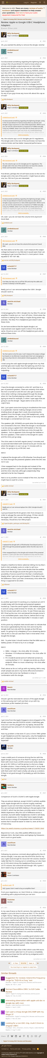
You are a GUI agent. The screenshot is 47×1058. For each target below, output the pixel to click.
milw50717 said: (8, 504)
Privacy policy (26, 1049)
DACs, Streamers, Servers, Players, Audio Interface (28, 1028)
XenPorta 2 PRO (6, 1056)
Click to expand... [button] (23, 135)
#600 (44, 908)
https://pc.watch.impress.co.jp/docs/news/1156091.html (22, 828)
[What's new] (40, 2)
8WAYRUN (25, 1056)
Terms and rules (15, 1049)
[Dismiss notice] (44, 8)
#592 (44, 537)
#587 (44, 274)
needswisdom (10, 1016)
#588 (44, 309)
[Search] (44, 2)
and (12, 260)
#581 (44, 41)
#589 (44, 346)
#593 (44, 598)
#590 (44, 383)
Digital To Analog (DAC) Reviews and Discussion (27, 982)
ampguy (8, 1005)
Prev (16, 963)
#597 (44, 793)
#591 (44, 500)
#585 (44, 191)
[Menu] (3, 2)
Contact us (5, 1049)
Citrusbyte (9, 1028)
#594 (44, 695)
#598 (44, 850)
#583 (44, 113)
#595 (44, 716)
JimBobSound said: (9, 117)
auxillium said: (7, 885)
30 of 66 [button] (23, 963)
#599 (44, 881)
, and (16, 523)
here (21, 13)
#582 (44, 58)
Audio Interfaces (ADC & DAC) (21, 1005)
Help (34, 1049)
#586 (44, 236)
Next (31, 963)
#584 (44, 156)
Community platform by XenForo (19, 1053)
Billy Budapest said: (9, 160)
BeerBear (9, 982)
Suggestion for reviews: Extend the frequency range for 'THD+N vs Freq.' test (25, 979)
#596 (44, 754)
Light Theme (7, 1046)
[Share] (40, 41)
